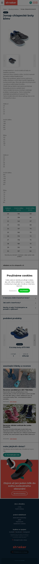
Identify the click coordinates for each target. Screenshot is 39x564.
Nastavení (13, 291)
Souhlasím (24, 291)
